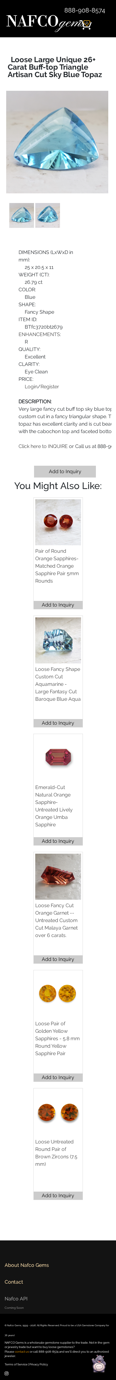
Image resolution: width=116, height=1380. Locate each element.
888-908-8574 (84, 10)
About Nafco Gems (27, 1265)
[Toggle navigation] (103, 22)
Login (31, 387)
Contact (14, 1282)
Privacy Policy (38, 1364)
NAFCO (45, 22)
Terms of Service (16, 1364)
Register (50, 387)
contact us (22, 1351)
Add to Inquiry (65, 471)
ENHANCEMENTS (39, 334)
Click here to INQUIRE (43, 446)
